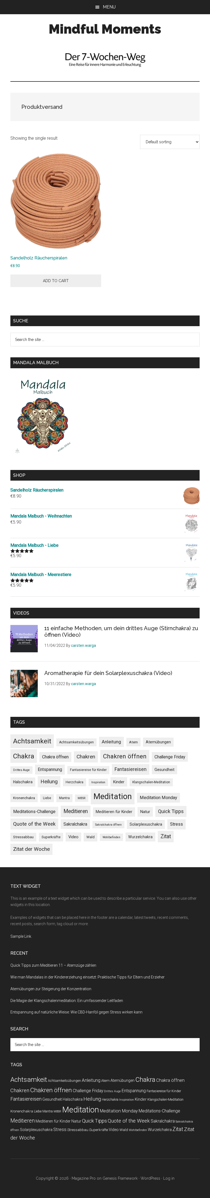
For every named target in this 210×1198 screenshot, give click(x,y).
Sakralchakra (75, 824)
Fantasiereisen (131, 769)
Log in (168, 1178)
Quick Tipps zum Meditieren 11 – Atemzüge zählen (53, 965)
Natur (145, 811)
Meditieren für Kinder (114, 812)
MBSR (82, 798)
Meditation (113, 796)
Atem (133, 742)
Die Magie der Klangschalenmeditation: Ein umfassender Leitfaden (66, 1000)
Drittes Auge (21, 770)
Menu (109, 7)
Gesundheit (164, 769)
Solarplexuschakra (146, 824)
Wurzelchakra (140, 837)
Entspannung (50, 769)
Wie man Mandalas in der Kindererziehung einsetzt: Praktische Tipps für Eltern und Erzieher (87, 977)
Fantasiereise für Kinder (88, 770)
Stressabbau (23, 837)
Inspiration (98, 782)
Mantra (64, 798)
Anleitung (111, 741)
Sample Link (20, 936)
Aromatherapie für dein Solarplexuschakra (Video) (108, 673)
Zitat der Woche (31, 849)
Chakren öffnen (125, 756)
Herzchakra (74, 782)
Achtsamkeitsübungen (76, 742)
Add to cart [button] (56, 281)
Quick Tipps (171, 811)
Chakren (86, 756)
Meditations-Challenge (34, 811)
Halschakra (23, 782)
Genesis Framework (120, 1178)
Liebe (47, 798)
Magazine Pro (84, 1178)
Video (73, 837)
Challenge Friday (169, 756)
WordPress (150, 1178)
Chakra (23, 756)
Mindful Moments (105, 29)
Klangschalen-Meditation (151, 782)
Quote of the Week (34, 824)
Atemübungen (158, 742)
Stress (176, 824)
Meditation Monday (158, 797)
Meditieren (75, 811)
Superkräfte (51, 837)
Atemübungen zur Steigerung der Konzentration (50, 989)
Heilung (49, 781)
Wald (90, 837)
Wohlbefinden (111, 837)
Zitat (166, 836)
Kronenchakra (24, 798)
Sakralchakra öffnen (108, 824)
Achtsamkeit (32, 741)
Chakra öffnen (55, 756)
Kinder (118, 781)
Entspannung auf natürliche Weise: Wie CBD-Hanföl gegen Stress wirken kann (76, 1012)
